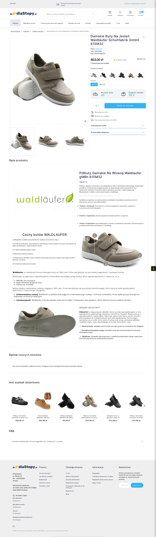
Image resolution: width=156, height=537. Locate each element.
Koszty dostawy (45, 473)
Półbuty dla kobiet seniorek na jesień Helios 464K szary (136, 417)
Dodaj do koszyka (125, 106)
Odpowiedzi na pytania (103, 23)
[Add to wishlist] (144, 37)
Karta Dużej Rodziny (73, 479)
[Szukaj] (93, 14)
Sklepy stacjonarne (72, 476)
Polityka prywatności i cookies (102, 476)
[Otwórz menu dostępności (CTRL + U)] (153, 268)
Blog (67, 494)
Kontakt (13, 3)
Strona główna (15, 31)
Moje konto (70, 491)
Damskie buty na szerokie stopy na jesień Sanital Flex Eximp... (113, 418)
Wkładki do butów (29, 23)
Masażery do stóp (74, 23)
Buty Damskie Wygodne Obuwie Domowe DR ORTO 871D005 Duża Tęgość (43, 418)
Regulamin (96, 473)
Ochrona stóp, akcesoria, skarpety (52, 23)
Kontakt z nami (44, 486)
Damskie (26, 31)
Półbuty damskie (38, 31)
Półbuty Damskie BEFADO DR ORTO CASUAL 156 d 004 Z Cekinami (66, 418)
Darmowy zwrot (44, 483)
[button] (110, 13)
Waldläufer (98, 49)
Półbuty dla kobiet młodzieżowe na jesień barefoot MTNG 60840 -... (89, 418)
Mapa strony (96, 483)
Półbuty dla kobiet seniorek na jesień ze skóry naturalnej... (19, 417)
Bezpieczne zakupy (72, 483)
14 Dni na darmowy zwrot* (135, 4)
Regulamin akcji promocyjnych (102, 479)
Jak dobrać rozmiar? (46, 476)
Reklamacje (43, 479)
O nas (118, 23)
